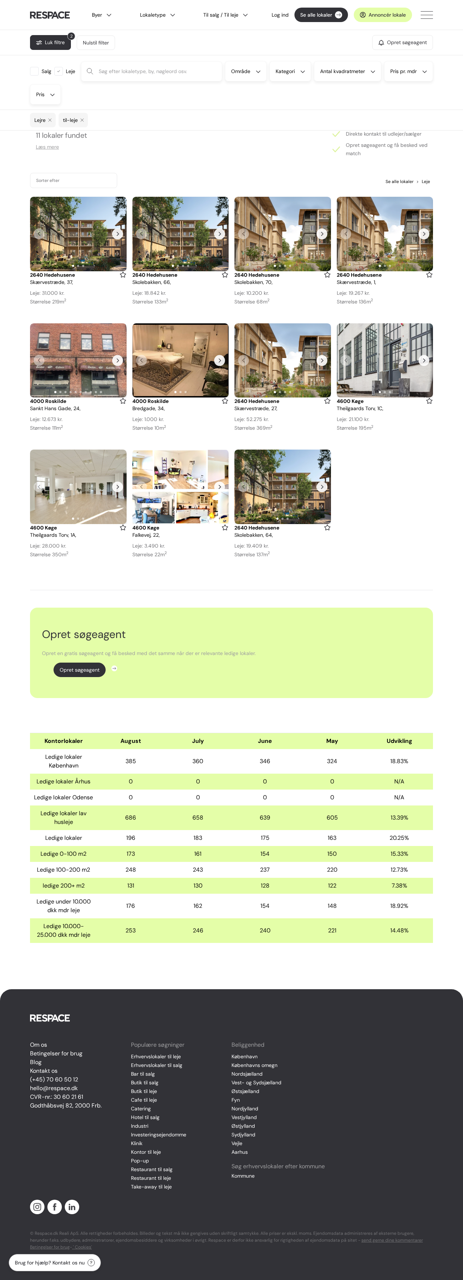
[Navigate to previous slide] (39, 234)
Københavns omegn (254, 1065)
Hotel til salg (145, 1117)
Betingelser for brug (56, 1053)
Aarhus (240, 1152)
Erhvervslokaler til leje (156, 1056)
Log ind (280, 15)
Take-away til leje (151, 1186)
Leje (423, 181)
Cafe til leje (144, 1100)
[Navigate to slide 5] (75, 392)
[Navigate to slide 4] (188, 265)
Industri (139, 1126)
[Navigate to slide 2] (78, 265)
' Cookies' (82, 1247)
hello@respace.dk (54, 1088)
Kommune (243, 1176)
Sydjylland (243, 1134)
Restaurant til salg (152, 1169)
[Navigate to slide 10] (100, 392)
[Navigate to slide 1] (73, 265)
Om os (38, 1045)
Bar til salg (143, 1074)
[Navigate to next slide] (117, 234)
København (245, 1056)
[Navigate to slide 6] (80, 392)
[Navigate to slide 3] (83, 265)
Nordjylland (245, 1108)
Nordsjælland (247, 1074)
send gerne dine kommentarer (392, 1240)
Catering (141, 1108)
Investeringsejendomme (158, 1134)
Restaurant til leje (151, 1178)
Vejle (237, 1143)
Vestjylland (244, 1117)
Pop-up (140, 1160)
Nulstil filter (96, 42)
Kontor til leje (146, 1152)
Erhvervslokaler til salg (156, 1065)
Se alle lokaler (316, 15)
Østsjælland (245, 1091)
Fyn (236, 1100)
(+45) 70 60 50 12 (54, 1079)
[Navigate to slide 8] (90, 392)
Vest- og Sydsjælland (256, 1082)
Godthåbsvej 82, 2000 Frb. (66, 1105)
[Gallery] (78, 234)
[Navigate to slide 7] (85, 392)
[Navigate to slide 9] (95, 392)
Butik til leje (144, 1091)
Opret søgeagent (79, 670)
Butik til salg (144, 1082)
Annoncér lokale (387, 15)
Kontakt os (44, 1071)
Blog (36, 1062)
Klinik (137, 1143)
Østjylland (243, 1126)
